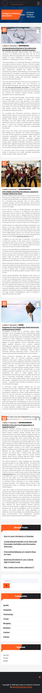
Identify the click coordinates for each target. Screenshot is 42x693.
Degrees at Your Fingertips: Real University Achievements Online (20, 328)
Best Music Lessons (24, 189)
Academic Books (23, 45)
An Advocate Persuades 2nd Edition (17, 87)
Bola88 (5, 661)
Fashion (6, 632)
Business (6, 628)
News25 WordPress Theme (22, 687)
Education (13, 46)
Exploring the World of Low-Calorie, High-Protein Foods (19, 560)
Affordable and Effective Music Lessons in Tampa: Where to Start (20, 193)
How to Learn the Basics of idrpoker (19, 536)
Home (22, 15)
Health (6, 605)
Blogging (7, 623)
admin (5, 46)
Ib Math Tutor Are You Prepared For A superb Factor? (18, 426)
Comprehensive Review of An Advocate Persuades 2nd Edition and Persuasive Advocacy (19, 49)
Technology (8, 614)
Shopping (7, 610)
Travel (6, 619)
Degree (21, 325)
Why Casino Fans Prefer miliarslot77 (19, 567)
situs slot (6, 655)
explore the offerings (23, 236)
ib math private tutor (25, 422)
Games (6, 637)
